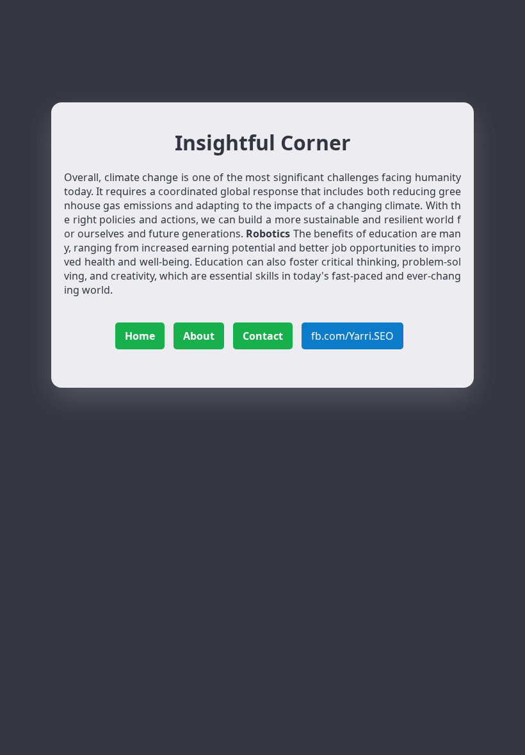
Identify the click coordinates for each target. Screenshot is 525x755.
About (198, 336)
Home (140, 336)
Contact (263, 336)
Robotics (268, 233)
